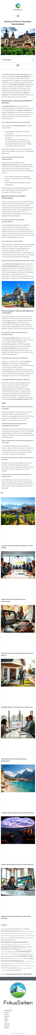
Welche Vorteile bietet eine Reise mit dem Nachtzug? (17, 864)
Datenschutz (29, 933)
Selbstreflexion (6, 958)
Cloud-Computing (6, 933)
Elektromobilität (29, 938)
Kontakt (6, 1026)
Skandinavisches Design (18, 958)
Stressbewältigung (12, 960)
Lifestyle (7, 1016)
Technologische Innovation (8, 963)
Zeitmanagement (15, 970)
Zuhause (7, 1012)
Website (6, 1028)
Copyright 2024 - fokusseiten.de (18, 1033)
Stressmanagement (29, 961)
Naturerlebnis (5, 954)
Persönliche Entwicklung (16, 954)
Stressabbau (29, 958)
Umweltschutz (7, 966)
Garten (6, 1014)
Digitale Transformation (28, 935)
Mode (6, 1018)
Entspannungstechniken (15, 942)
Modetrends (23, 949)
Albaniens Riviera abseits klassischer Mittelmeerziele (17, 813)
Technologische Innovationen (23, 963)
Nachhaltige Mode (10, 951)
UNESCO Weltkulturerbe (19, 965)
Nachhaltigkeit (24, 951)
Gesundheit (27, 947)
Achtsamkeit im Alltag (19, 929)
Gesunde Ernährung (12, 946)
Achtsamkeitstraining (10, 931)
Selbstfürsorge (25, 956)
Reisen (3, 974)
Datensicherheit (5, 935)
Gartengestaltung (25, 944)
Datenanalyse (23, 933)
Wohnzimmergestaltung (23, 968)
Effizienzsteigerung (17, 938)
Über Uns (7, 1024)
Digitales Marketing (15, 935)
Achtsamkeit (5, 929)
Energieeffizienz (8, 940)
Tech (5, 1022)
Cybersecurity (15, 933)
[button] (18, 15)
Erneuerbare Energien (7, 944)
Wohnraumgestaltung (9, 968)
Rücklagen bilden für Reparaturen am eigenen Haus (17, 707)
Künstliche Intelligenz (10, 949)
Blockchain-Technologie (26, 931)
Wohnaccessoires (30, 965)
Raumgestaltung (11, 956)
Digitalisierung (5, 938)
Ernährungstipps (17, 944)
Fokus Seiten (8, 1010)
